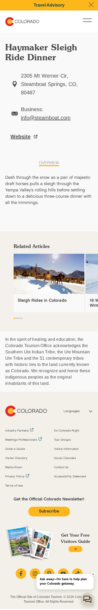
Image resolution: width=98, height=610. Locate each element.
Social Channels (65, 458)
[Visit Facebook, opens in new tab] (21, 573)
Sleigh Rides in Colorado (42, 301)
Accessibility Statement (70, 476)
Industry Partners (17, 430)
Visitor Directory (16, 458)
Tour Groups (62, 440)
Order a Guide (15, 449)
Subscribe (49, 511)
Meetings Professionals (21, 440)
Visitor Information (66, 449)
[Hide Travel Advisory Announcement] (91, 4)
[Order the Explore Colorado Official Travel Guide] (75, 549)
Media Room (13, 467)
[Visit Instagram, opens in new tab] (35, 573)
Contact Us (61, 467)
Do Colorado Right (66, 430)
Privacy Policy (15, 476)
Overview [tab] (49, 163)
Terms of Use (14, 485)
